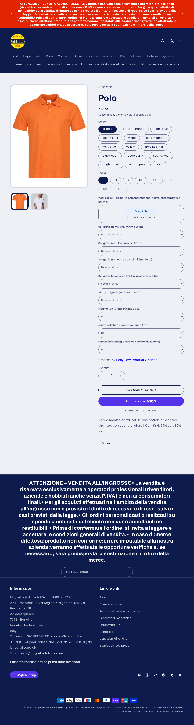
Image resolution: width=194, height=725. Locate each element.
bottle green (137, 164)
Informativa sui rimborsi (170, 712)
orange (107, 128)
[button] (160, 56)
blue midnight (156, 138)
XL (141, 180)
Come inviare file (111, 604)
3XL (173, 181)
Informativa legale (129, 712)
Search (104, 597)
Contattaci (107, 631)
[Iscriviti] (128, 572)
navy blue (109, 146)
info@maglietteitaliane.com (42, 653)
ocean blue (110, 138)
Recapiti (148, 712)
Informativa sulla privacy (95, 708)
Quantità (104, 368)
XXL (155, 180)
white (132, 138)
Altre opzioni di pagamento (141, 410)
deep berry (135, 155)
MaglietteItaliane (43, 707)
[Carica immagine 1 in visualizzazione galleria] (19, 201)
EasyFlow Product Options (136, 360)
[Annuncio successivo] (183, 14)
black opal (110, 155)
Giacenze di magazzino (115, 618)
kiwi (159, 164)
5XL (123, 190)
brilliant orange (134, 128)
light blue (161, 128)
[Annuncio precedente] (11, 14)
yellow (130, 146)
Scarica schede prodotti (116, 645)
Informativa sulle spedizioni (168, 708)
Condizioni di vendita (114, 638)
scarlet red (161, 155)
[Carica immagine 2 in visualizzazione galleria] (39, 201)
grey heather (154, 146)
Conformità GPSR (111, 625)
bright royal (110, 164)
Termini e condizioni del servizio (131, 708)
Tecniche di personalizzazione (120, 611)
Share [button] (106, 443)
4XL (107, 190)
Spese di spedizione (110, 115)
